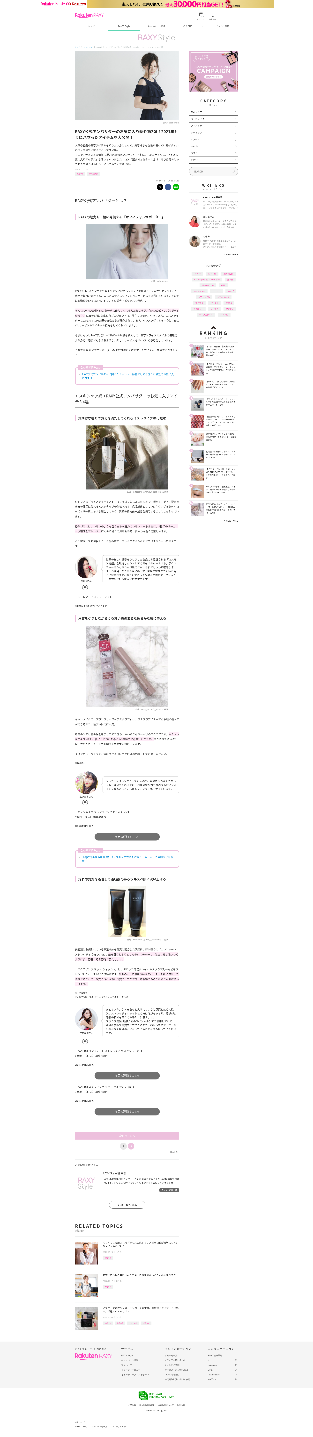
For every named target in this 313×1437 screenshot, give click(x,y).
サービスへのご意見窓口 (176, 1370)
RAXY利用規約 (172, 1374)
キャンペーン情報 (156, 26)
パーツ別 (214, 303)
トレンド (216, 291)
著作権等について (166, 1405)
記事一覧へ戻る (127, 1205)
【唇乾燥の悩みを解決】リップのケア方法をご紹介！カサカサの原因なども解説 (127, 859)
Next (174, 1152)
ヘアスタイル (204, 297)
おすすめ (212, 273)
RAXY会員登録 (215, 1355)
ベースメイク (197, 119)
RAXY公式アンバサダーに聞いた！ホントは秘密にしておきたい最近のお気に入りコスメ (128, 376)
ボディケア (196, 132)
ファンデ (230, 308)
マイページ (126, 1365)
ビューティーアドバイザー (134, 1374)
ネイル (194, 146)
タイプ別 (224, 314)
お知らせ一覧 (171, 1355)
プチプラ (199, 303)
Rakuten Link (214, 1374)
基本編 (230, 279)
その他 (194, 160)
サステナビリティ (120, 1426)
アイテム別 (133, 1323)
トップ (91, 26)
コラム (86, 169)
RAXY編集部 (93, 173)
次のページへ (127, 1136)
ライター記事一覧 (169, 1190)
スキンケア (196, 112)
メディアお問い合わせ (175, 1360)
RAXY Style (124, 26)
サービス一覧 (81, 1426)
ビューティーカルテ (130, 1370)
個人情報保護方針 (147, 1405)
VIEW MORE (231, 254)
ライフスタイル (206, 314)
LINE (210, 1370)
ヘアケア (195, 139)
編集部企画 (228, 273)
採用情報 (181, 1405)
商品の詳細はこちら (127, 837)
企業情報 (132, 1405)
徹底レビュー (208, 285)
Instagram (212, 1365)
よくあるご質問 (222, 26)
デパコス (108, 1323)
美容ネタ (80, 173)
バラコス (146, 1323)
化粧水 (229, 303)
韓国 (223, 285)
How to (197, 273)
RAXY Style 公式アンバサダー (207, 279)
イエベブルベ (223, 297)
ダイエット (198, 308)
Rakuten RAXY (89, 15)
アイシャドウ (199, 291)
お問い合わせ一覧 (99, 1426)
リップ (231, 291)
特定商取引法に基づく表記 (177, 1379)
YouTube (212, 1379)
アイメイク (196, 125)
